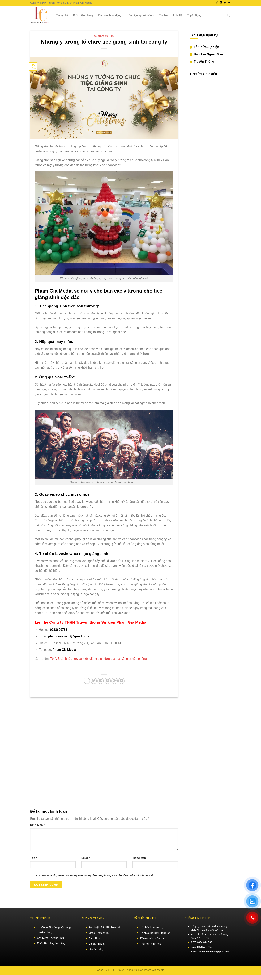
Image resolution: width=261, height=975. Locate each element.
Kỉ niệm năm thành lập (152, 938)
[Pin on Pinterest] (108, 681)
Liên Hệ (177, 15)
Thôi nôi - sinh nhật (150, 943)
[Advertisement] (210, 140)
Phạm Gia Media (64, 649)
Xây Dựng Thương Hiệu (50, 937)
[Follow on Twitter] (225, 2)
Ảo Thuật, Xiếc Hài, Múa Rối (104, 927)
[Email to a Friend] (100, 681)
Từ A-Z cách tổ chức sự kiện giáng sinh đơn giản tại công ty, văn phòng (98, 658)
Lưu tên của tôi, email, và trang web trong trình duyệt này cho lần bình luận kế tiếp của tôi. (95, 875)
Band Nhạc (95, 938)
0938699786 (58, 629)
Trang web (139, 857)
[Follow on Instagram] (221, 2)
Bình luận (37, 824)
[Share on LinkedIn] (121, 681)
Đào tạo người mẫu (140, 15)
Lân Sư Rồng (96, 949)
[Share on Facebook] (87, 681)
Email (85, 857)
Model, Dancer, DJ (99, 932)
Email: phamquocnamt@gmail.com (210, 951)
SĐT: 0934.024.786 (201, 942)
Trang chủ (62, 15)
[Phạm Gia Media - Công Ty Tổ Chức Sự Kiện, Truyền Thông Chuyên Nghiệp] (39, 15)
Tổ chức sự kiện (104, 36)
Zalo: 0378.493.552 (201, 947)
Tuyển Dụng (194, 15)
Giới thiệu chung (83, 15)
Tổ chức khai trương (151, 927)
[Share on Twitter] (94, 681)
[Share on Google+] (114, 681)
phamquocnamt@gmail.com (68, 636)
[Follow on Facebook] (217, 2)
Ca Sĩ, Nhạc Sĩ (97, 943)
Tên (33, 857)
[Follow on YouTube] (229, 2)
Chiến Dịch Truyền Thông (51, 943)
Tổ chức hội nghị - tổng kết (155, 932)
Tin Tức (163, 15)
